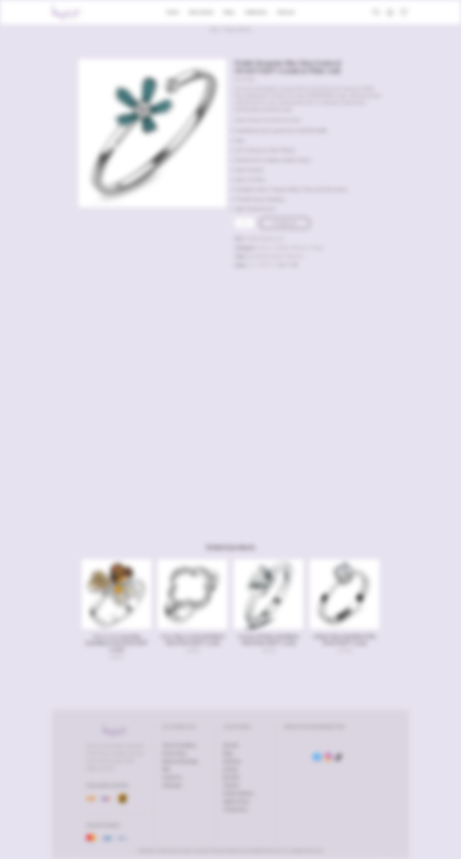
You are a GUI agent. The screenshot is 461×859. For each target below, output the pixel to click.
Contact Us (172, 777)
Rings (317, 247)
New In (265, 247)
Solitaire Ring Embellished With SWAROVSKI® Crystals (344, 640)
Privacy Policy (174, 753)
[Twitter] (250, 264)
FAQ (166, 769)
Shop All (230, 745)
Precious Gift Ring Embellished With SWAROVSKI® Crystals (268, 640)
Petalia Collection (237, 30)
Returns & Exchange (180, 761)
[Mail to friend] (275, 264)
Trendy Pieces (235, 809)
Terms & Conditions (179, 745)
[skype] (294, 264)
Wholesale (171, 785)
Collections (256, 12)
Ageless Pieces (236, 801)
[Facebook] (256, 264)
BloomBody (256, 256)
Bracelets (231, 777)
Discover (286, 12)
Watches (231, 785)
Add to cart (287, 223)
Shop (229, 12)
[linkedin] (282, 264)
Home (172, 12)
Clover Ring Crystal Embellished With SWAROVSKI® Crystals (192, 640)
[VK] (263, 264)
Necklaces (232, 761)
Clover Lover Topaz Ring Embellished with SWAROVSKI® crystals (116, 643)
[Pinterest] (269, 264)
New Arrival (201, 12)
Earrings (230, 769)
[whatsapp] (288, 264)
